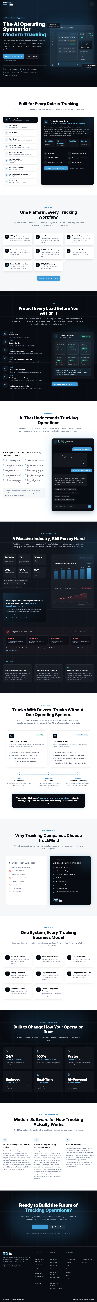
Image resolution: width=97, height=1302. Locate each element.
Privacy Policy (86, 1256)
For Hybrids (53, 1262)
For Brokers (53, 1259)
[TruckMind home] (8, 4)
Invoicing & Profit (40, 1273)
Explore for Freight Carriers (55, 168)
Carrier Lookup (39, 1280)
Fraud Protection (84, 648)
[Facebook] (4, 1265)
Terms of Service (87, 1259)
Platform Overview (40, 1256)
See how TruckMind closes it (15, 618)
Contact (68, 1272)
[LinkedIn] (8, 1265)
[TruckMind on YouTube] (12, 1265)
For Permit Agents (55, 1269)
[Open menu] (92, 4)
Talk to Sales (58, 1227)
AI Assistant (38, 1283)
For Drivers (53, 1265)
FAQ (67, 1278)
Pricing (68, 1275)
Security (84, 1262)
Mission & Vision (71, 1259)
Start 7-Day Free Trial (12, 56)
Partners (68, 1269)
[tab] (20, 120)
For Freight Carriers (56, 1256)
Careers (68, 1262)
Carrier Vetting (11, 650)
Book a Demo (32, 56)
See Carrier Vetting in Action (63, 384)
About (68, 1256)
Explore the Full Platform (47, 278)
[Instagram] (15, 1265)
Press (68, 1265)
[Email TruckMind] (19, 1265)
